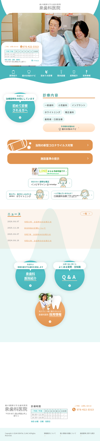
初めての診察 (46, 75)
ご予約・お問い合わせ (11, 47)
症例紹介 (74, 75)
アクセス (36, 60)
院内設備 (61, 75)
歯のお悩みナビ (29, 75)
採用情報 (87, 75)
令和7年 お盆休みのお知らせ (37, 234)
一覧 (85, 213)
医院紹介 (13, 75)
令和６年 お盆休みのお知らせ (38, 240)
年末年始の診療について (35, 228)
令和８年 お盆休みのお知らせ (38, 221)
